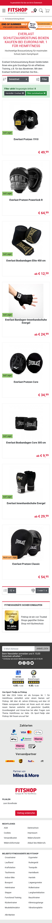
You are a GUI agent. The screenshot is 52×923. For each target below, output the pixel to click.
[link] (12, 620)
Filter (44, 79)
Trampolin (33, 867)
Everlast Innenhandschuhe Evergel (26, 503)
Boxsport (9, 882)
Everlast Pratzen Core (26, 381)
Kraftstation (10, 867)
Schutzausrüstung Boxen (14, 19)
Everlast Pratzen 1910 (26, 139)
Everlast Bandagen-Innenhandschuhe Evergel (26, 321)
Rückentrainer (11, 902)
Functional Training (13, 897)
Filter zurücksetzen (35, 93)
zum (10, 803)
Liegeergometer (35, 882)
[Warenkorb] (48, 10)
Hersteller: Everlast (14, 93)
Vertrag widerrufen (26, 813)
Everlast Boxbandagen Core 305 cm (26, 442)
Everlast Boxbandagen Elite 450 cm (26, 260)
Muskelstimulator (12, 907)
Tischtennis (10, 872)
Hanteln (32, 877)
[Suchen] (41, 11)
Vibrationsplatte (35, 907)
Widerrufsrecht (34, 838)
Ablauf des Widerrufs (36, 843)
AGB (6, 828)
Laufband (9, 862)
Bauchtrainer (34, 897)
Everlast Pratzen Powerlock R (26, 199)
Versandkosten (10, 838)
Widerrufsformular (12, 843)
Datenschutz (33, 828)
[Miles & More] (26, 773)
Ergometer (33, 857)
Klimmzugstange (36, 902)
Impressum (32, 833)
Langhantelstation (37, 892)
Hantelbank (34, 872)
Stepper (8, 892)
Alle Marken (10, 915)
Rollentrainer (34, 887)
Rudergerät (33, 862)
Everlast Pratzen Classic (26, 563)
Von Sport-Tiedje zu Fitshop (14, 692)
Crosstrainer (10, 857)
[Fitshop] (18, 10)
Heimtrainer (10, 887)
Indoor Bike (10, 877)
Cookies (7, 833)
